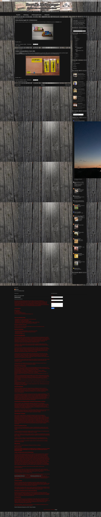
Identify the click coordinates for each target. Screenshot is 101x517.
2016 (75, 36)
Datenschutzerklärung (77, 269)
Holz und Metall (77, 204)
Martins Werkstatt (77, 238)
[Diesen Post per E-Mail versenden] (33, 44)
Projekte (18, 14)
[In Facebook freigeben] (36, 44)
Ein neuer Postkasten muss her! (79, 201)
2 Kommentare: (29, 44)
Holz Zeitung (76, 231)
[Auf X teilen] (35, 44)
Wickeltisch (79, 96)
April (76, 46)
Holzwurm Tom (77, 268)
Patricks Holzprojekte (78, 253)
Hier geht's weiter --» (18, 77)
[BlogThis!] (34, 44)
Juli (76, 41)
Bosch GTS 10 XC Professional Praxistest (81, 74)
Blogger (56, 509)
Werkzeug (26, 14)
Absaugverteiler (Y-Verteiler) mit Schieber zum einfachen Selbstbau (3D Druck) (79, 185)
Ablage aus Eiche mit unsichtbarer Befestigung (81, 190)
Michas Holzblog (77, 188)
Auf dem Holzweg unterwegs (79, 120)
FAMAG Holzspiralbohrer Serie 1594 (25, 51)
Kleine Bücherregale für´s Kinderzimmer (26, 20)
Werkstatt (47, 14)
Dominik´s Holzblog (77, 246)
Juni (76, 43)
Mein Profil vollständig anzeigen (19, 290)
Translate (81, 115)
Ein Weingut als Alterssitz (78, 179)
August (76, 40)
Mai (76, 44)
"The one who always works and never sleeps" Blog (79, 216)
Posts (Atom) (44, 87)
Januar (76, 56)
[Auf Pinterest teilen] (37, 44)
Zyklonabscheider (80, 81)
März (76, 53)
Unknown (17, 289)
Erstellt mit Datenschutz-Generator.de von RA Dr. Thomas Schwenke (24, 507)
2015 (75, 37)
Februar (76, 54)
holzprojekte (76, 224)
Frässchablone (80, 103)
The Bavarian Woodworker (79, 200)
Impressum (17, 297)
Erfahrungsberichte (36, 14)
